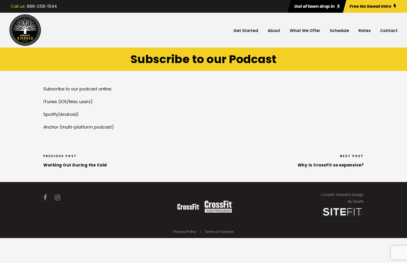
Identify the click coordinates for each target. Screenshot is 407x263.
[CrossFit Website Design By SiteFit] (342, 211)
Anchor (50, 127)
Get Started (245, 30)
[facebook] (45, 197)
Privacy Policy (184, 231)
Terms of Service (219, 231)
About (274, 30)
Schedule (339, 30)
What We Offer (305, 30)
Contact (389, 30)
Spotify (50, 114)
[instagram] (57, 197)
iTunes (50, 102)
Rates (364, 30)
